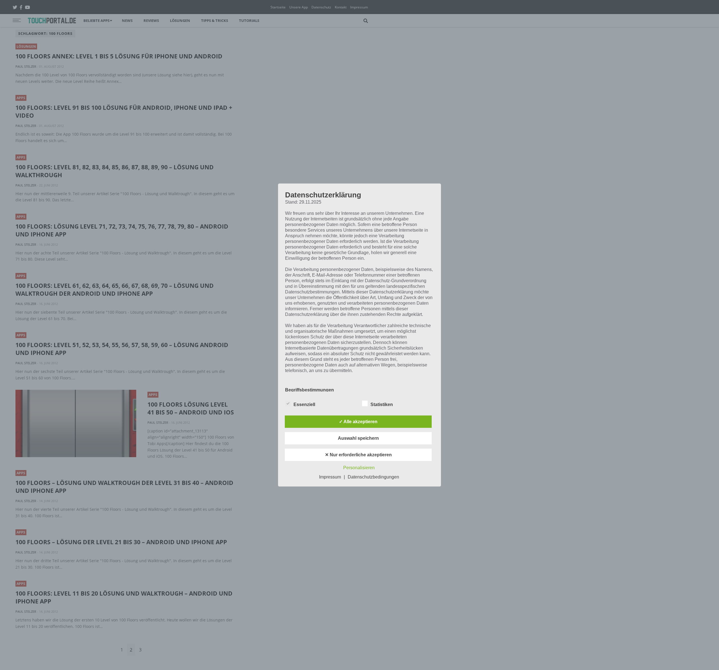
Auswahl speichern (358, 438)
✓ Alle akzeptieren (358, 421)
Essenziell (304, 404)
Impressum (330, 476)
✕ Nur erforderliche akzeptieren (358, 454)
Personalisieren (359, 467)
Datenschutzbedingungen (373, 476)
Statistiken (381, 404)
